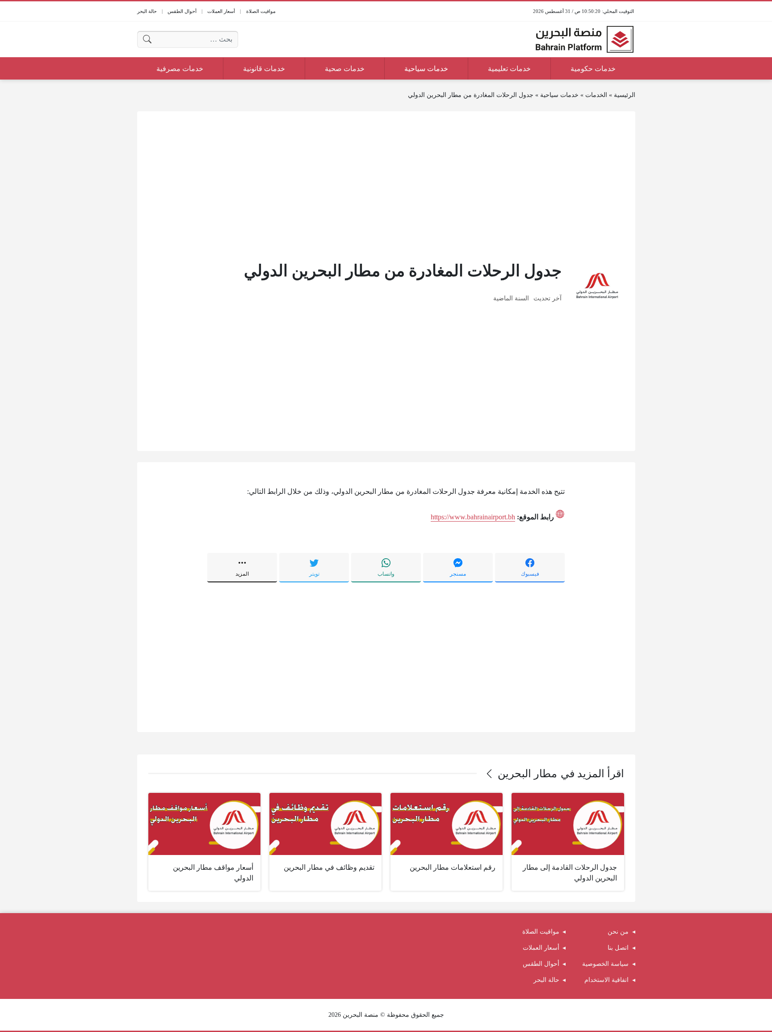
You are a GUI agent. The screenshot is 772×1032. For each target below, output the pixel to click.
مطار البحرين (527, 773)
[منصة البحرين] (584, 39)
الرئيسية (624, 95)
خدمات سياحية (559, 95)
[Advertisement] (386, 185)
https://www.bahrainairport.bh (473, 517)
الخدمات (596, 95)
